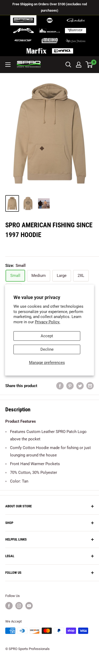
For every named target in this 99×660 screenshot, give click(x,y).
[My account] (78, 65)
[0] (89, 64)
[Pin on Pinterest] (70, 385)
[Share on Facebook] (60, 385)
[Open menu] (8, 64)
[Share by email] (90, 385)
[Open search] (68, 65)
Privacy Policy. (47, 322)
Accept (47, 336)
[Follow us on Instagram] (19, 605)
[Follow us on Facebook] (9, 605)
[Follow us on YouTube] (29, 605)
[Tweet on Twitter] (80, 385)
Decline (47, 349)
